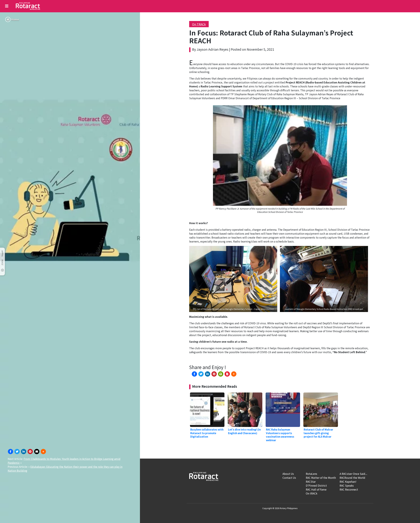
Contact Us (289, 478)
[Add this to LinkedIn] (23, 451)
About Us (288, 474)
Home (15, 19)
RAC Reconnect (349, 489)
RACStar (311, 481)
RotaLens (311, 474)
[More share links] (43, 451)
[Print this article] (220, 374)
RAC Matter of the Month (321, 478)
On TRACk (199, 24)
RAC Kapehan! (348, 481)
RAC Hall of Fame (316, 489)
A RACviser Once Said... (353, 474)
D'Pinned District (316, 485)
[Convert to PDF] (227, 374)
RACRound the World (352, 478)
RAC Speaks (347, 485)
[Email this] (36, 451)
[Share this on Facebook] (10, 451)
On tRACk (311, 493)
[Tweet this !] (17, 451)
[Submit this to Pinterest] (30, 451)
